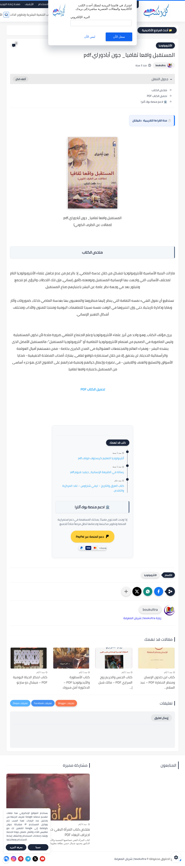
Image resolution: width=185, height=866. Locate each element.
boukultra (160, 65)
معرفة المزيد (16, 847)
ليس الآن (89, 36)
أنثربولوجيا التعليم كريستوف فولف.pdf (101, 458)
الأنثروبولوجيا (165, 45)
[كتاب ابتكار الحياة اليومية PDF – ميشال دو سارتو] (28, 658)
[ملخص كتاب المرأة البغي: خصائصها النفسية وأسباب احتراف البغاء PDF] (48, 797)
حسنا (38, 847)
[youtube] (42, 858)
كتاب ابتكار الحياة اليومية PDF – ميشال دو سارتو (30, 680)
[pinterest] (20, 858)
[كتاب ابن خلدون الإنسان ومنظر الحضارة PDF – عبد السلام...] (156, 658)
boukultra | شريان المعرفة (130, 858)
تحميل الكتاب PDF (156, 96)
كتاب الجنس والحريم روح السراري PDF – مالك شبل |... (115, 682)
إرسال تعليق (161, 718)
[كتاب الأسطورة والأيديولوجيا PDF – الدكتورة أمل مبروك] (71, 658)
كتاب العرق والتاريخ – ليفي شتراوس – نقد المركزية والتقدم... (93, 488)
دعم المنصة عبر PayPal (90, 536)
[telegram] (28, 858)
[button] (158, 591)
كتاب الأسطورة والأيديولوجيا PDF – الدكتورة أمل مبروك (76, 682)
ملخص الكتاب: (159, 90)
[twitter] (35, 858)
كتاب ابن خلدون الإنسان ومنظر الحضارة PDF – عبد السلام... (157, 682)
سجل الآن (119, 36)
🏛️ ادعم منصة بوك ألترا (154, 101)
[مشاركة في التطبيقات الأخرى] (126, 591)
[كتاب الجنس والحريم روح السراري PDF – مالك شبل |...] (113, 658)
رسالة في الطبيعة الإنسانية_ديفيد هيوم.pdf (97, 472)
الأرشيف (29, 4)
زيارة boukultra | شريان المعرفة (142, 618)
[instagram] (13, 858)
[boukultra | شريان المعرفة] (157, 10)
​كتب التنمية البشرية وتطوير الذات (30, 15)
